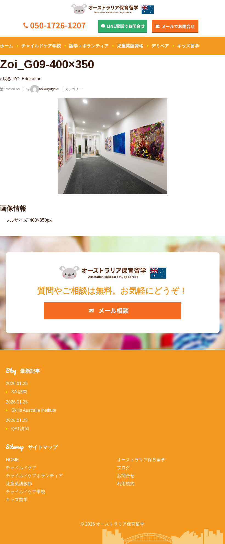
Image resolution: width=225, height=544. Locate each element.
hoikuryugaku (49, 89)
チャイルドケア (21, 467)
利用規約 (125, 483)
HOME (12, 459)
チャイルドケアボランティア (34, 475)
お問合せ (125, 475)
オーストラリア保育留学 (141, 459)
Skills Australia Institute (33, 410)
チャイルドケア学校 (41, 45)
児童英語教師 (19, 483)
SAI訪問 (19, 391)
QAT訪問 (20, 428)
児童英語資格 (130, 45)
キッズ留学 (188, 45)
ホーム (6, 45)
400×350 (38, 220)
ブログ (123, 467)
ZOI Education (27, 78)
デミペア (160, 45)
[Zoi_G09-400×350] (22, 89)
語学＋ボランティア (89, 45)
